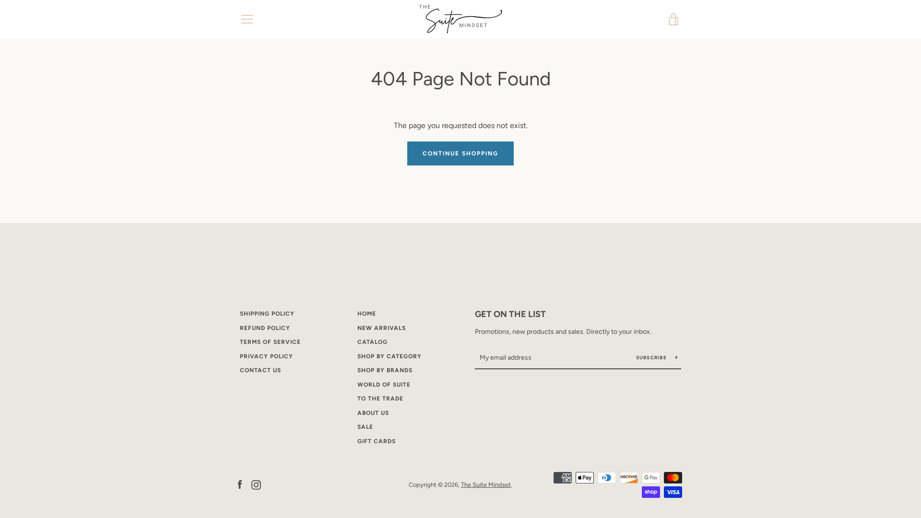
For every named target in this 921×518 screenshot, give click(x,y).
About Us (373, 413)
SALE (365, 427)
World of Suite (384, 384)
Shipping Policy (267, 313)
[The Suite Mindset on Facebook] (240, 484)
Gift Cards (376, 441)
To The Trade (380, 398)
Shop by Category (389, 356)
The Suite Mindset (486, 484)
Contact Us (260, 370)
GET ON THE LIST (510, 314)
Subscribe (652, 357)
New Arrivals (381, 328)
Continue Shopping (460, 153)
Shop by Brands (385, 370)
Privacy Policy (266, 356)
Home (366, 313)
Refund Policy (265, 328)
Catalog (372, 342)
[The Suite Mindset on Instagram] (256, 484)
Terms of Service (270, 342)
